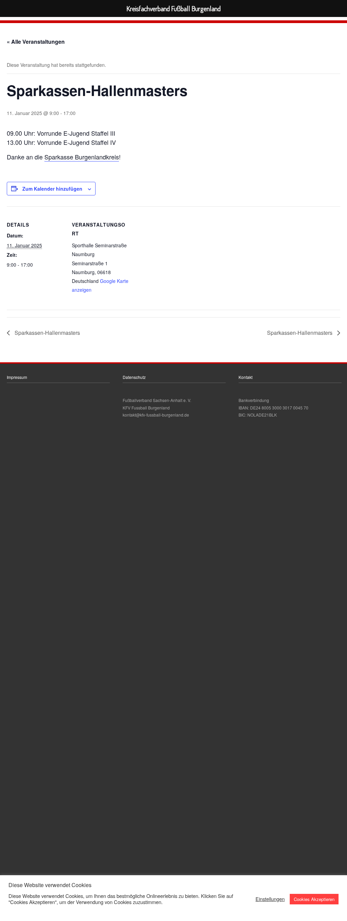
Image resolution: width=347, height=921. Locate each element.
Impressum (17, 377)
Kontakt (245, 377)
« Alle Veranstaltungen (36, 41)
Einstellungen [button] (270, 899)
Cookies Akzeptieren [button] (314, 899)
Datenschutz (134, 377)
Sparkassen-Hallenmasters (46, 333)
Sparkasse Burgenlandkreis (81, 156)
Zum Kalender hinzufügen (52, 188)
